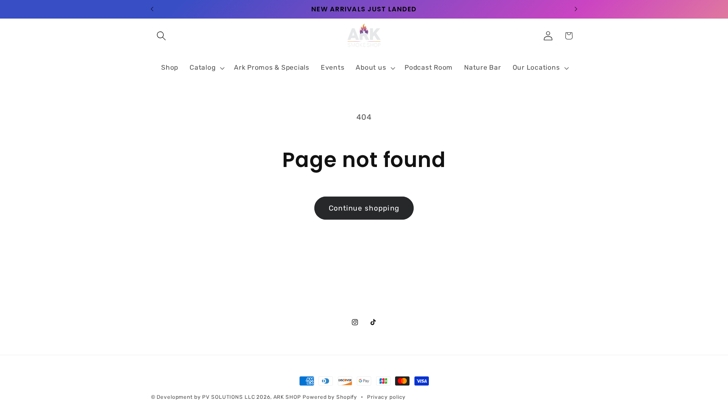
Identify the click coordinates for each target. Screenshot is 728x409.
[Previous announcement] (152, 9)
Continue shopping (364, 208)
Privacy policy (386, 397)
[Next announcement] (576, 9)
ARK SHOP (287, 397)
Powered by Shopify (330, 397)
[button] (161, 35)
